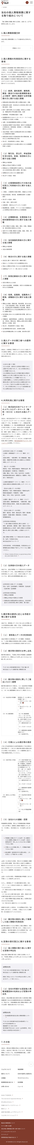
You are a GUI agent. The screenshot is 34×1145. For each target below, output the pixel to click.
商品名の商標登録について (8, 1123)
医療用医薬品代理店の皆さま (8, 1137)
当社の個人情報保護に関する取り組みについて (13, 1128)
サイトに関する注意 (6, 1126)
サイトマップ (4, 1134)
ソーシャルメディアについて (8, 1131)
